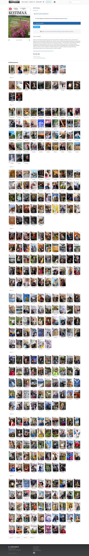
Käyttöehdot (36, 546)
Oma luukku (25, 2)
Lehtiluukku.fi (14, 547)
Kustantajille (36, 549)
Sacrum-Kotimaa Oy (41, 58)
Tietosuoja (35, 548)
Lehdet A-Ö (32, 2)
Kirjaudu (48, 1)
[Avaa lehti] (12, 68)
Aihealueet (39, 2)
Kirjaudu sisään (61, 31)
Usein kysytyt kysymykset (14, 549)
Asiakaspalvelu (12, 548)
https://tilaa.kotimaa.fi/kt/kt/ (47, 51)
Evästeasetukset (37, 550)
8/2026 (65, 18)
